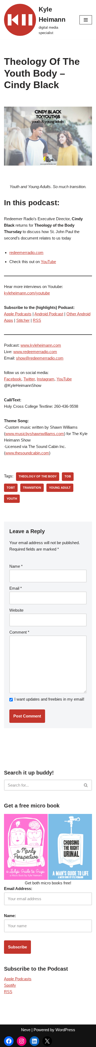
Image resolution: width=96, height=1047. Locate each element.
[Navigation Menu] (85, 19)
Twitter (29, 379)
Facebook (12, 379)
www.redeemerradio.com (35, 351)
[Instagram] (21, 1041)
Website (16, 610)
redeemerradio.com (26, 252)
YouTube (48, 261)
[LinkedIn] (34, 1041)
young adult (60, 487)
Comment (19, 632)
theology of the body (38, 476)
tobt (11, 487)
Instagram (45, 379)
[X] (47, 1041)
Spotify (10, 985)
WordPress (65, 1029)
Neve (25, 1029)
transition (32, 487)
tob (68, 476)
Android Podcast (48, 314)
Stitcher (23, 320)
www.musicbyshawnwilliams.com (34, 433)
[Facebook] (9, 1041)
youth (12, 498)
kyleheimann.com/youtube (27, 293)
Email (15, 588)
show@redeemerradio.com (39, 358)
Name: (10, 915)
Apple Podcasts (17, 314)
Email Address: (18, 888)
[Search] (86, 785)
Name (16, 566)
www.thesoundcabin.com (27, 453)
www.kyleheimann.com (41, 345)
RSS (37, 320)
